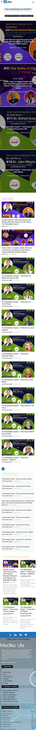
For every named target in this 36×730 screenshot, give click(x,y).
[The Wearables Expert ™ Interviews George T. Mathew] (18, 447)
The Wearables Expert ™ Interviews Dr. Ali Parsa (16, 525)
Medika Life (5, 226)
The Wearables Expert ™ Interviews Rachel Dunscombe (18, 493)
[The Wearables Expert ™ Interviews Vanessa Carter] (18, 344)
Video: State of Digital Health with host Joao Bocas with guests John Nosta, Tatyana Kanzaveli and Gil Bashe (17, 250)
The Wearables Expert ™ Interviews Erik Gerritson (16, 486)
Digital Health (18, 36)
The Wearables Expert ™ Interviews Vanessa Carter (17, 479)
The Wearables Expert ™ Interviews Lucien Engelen (16, 510)
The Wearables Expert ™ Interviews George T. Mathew (15, 459)
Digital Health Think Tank (12, 16)
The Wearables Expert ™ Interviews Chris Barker (16, 517)
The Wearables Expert (27, 16)
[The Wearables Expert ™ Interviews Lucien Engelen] (18, 318)
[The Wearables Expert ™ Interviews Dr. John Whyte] (18, 171)
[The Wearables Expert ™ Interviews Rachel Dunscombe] (18, 421)
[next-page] (10, 468)
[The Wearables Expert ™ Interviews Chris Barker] (18, 369)
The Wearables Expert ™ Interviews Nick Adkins (16, 547)
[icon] (10, 635)
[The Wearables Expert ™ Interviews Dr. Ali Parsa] (18, 395)
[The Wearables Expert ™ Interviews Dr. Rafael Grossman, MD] (18, 128)
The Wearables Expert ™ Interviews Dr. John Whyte (16, 539)
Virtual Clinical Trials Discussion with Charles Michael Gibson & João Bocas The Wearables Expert (16, 222)
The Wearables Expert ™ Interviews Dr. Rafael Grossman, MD (16, 277)
